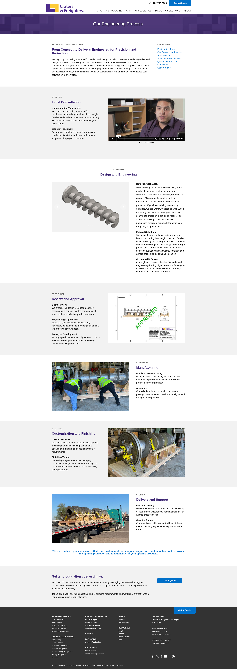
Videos (121, 634)
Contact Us (158, 617)
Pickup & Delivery (59, 628)
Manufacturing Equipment (62, 651)
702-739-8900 (160, 3)
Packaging (91, 639)
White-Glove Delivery (60, 631)
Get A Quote (180, 3)
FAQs (120, 631)
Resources (124, 628)
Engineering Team (166, 49)
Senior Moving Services (94, 653)
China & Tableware (92, 625)
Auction (55, 657)
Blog (120, 640)
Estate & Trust (91, 622)
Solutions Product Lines (169, 58)
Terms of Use (109, 665)
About (187, 11)
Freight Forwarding (59, 625)
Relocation (91, 648)
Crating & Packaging (110, 11)
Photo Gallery (123, 637)
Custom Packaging (93, 642)
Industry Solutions (167, 11)
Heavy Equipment (59, 654)
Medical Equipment (59, 649)
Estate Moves (90, 650)
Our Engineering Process (169, 52)
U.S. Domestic (58, 619)
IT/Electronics (57, 643)
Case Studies (164, 68)
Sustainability (123, 622)
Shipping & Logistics (138, 11)
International (57, 622)
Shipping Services (61, 616)
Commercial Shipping (63, 637)
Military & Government (61, 646)
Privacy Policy (97, 665)
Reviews (122, 619)
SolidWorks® (163, 55)
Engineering (56, 640)
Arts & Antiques (91, 619)
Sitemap (119, 665)
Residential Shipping (96, 616)
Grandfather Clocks (93, 628)
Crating (89, 634)
